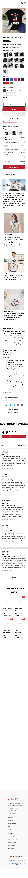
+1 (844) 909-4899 (12, 809)
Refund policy (11, 848)
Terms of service (12, 839)
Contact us (10, 820)
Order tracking (11, 823)
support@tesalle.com (13, 811)
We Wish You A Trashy (7, 468)
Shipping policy (11, 842)
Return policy (11, 845)
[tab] (11, 30)
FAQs (8, 826)
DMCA (9, 829)
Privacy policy (11, 837)
